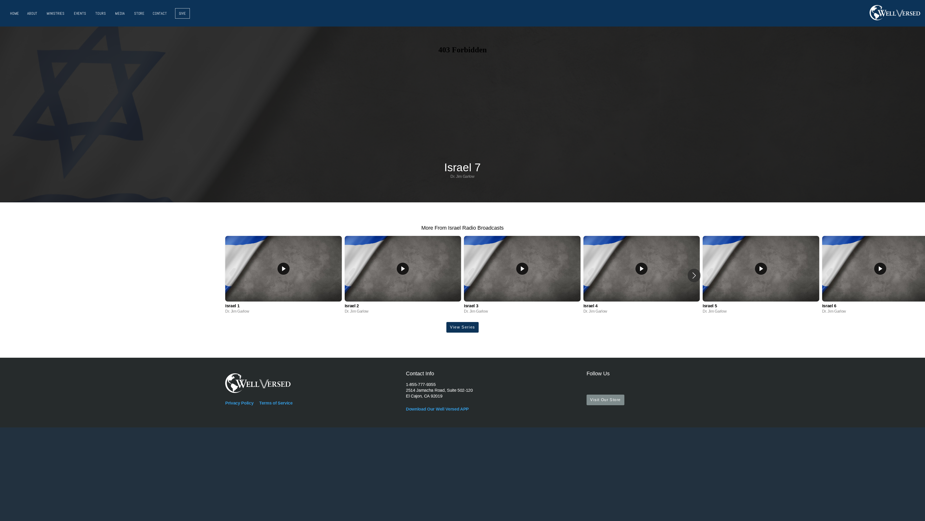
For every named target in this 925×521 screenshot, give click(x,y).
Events (80, 13)
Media (120, 13)
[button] (694, 275)
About (33, 13)
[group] (283, 275)
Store (139, 13)
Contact (160, 13)
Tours (101, 13)
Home (14, 13)
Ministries (56, 13)
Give (182, 13)
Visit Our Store (605, 400)
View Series (462, 327)
